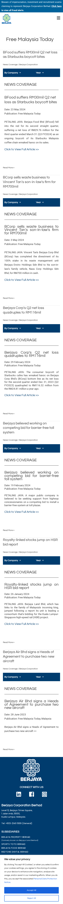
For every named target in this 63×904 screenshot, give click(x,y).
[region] (31, 879)
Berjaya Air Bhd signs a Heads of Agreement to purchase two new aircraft (28, 656)
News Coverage (10, 65)
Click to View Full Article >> (21, 149)
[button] (59, 18)
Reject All (31, 898)
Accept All (31, 890)
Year (38, 73)
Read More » (8, 167)
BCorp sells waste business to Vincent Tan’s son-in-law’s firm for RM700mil (29, 182)
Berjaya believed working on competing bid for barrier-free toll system (28, 428)
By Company (11, 73)
